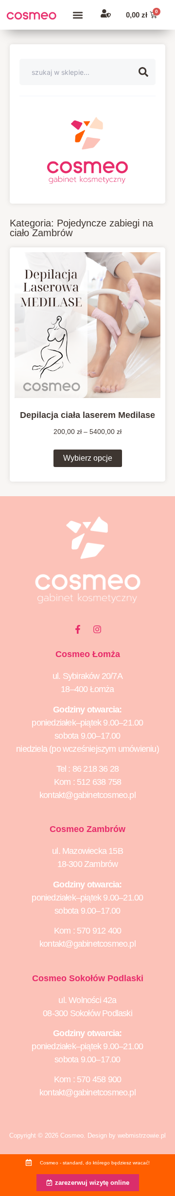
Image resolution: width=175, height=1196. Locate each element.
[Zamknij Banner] (165, 1165)
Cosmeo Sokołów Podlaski (87, 978)
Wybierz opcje (87, 458)
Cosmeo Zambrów (87, 829)
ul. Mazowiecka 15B (87, 851)
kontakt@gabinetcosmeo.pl (87, 795)
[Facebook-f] (77, 629)
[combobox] (79, 72)
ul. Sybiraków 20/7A (87, 676)
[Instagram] (97, 629)
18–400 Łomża (87, 689)
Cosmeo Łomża (87, 654)
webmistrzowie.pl (142, 1135)
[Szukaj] (147, 72)
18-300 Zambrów (87, 864)
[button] (78, 15)
